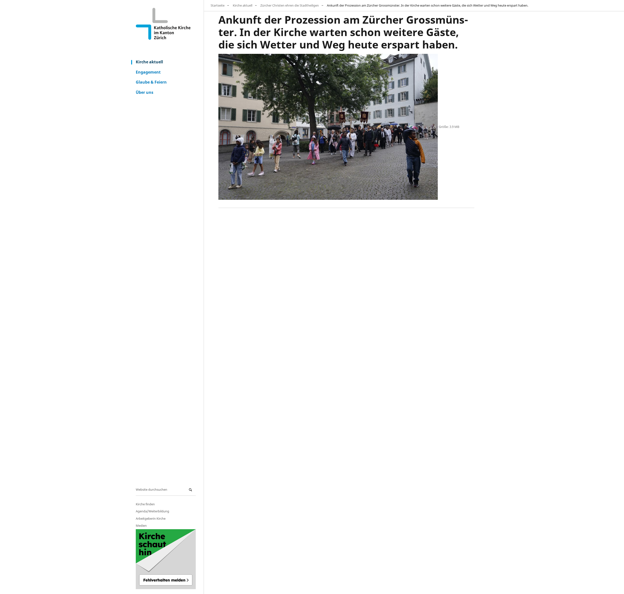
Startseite (217, 5)
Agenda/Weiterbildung (152, 511)
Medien (141, 525)
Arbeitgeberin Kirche (151, 518)
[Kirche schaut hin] (166, 559)
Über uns (144, 92)
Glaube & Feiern (151, 82)
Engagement (148, 72)
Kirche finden (145, 504)
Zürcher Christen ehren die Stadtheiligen (289, 5)
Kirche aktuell (149, 62)
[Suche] (191, 489)
